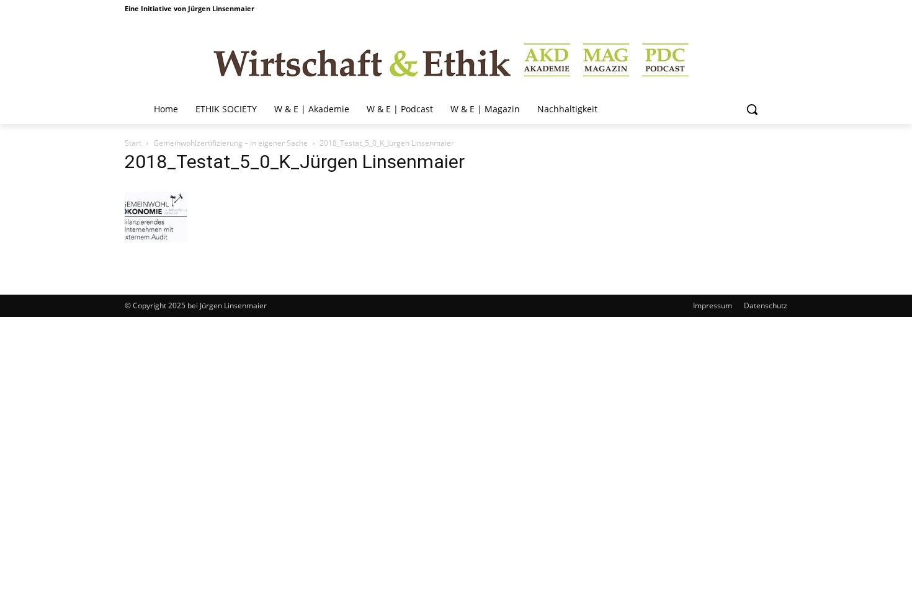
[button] (752, 109)
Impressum (712, 305)
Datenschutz (765, 305)
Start (133, 143)
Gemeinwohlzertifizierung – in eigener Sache (230, 143)
